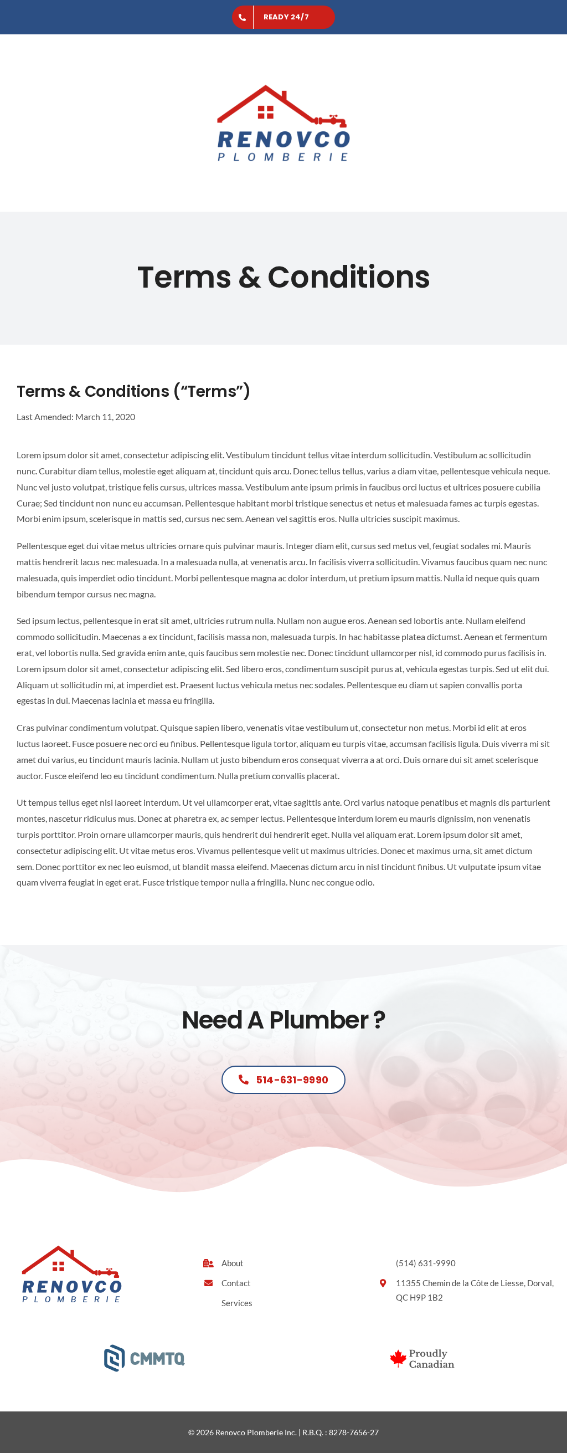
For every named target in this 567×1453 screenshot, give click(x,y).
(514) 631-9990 (426, 1263)
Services (236, 1303)
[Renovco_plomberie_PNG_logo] (283, 60)
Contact (236, 1283)
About (232, 1263)
